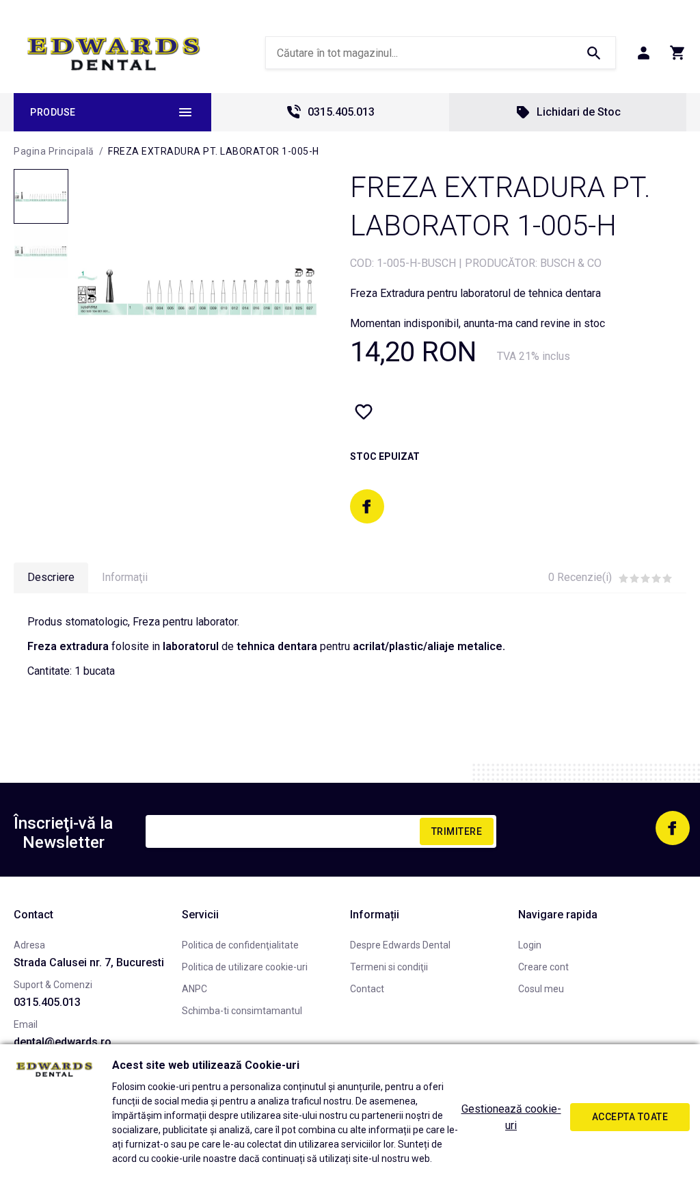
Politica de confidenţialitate (240, 945)
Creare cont (543, 966)
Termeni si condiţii (389, 966)
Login (529, 945)
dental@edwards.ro (62, 1041)
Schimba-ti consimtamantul (242, 1010)
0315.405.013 (341, 111)
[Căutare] (593, 52)
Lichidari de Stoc (579, 111)
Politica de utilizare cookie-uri (245, 966)
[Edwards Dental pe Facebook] (367, 506)
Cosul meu (541, 988)
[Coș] (677, 52)
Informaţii (125, 577)
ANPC (194, 988)
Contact (367, 988)
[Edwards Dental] (114, 53)
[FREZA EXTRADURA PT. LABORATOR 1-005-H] (41, 196)
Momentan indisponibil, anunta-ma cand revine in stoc (477, 323)
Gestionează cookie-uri (511, 1117)
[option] (198, 291)
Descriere (51, 577)
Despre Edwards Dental (400, 945)
